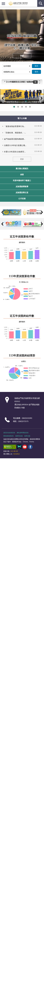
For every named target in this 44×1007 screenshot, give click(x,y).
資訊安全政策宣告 (9, 432)
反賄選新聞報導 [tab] (22, 186)
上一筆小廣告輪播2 (2, 224)
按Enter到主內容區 (8, 2)
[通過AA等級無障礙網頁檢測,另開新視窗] (9, 447)
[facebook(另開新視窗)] (30, 447)
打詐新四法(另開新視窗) (26, 107)
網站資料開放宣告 (23, 432)
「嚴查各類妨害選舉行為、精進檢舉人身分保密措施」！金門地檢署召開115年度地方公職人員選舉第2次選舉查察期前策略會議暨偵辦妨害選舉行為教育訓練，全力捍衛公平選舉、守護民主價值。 (15, 126)
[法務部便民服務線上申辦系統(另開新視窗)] (32, 212)
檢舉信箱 (27, 436)
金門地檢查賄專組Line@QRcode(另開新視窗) (14, 107)
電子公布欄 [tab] (22, 118)
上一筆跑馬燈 (39, 81)
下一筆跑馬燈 (39, 83)
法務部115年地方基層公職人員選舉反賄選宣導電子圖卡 (15, 145)
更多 (22, 56)
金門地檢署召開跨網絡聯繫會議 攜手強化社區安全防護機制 (15, 139)
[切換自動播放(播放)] (35, 82)
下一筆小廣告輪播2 (41, 224)
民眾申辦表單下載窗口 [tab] (22, 180)
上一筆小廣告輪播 (2, 212)
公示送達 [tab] (22, 198)
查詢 (40, 3)
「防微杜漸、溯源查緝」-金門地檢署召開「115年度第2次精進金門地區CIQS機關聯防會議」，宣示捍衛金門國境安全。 (15, 133)
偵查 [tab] (22, 174)
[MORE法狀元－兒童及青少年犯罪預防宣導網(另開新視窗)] (32, 224)
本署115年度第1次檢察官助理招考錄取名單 (15, 152)
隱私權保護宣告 (8, 436)
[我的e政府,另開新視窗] (19, 447)
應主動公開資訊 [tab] (22, 168)
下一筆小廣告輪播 (41, 212)
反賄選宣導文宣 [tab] (22, 192)
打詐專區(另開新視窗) (18, 107)
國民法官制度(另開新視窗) (30, 107)
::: (1, 8)
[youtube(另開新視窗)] (24, 447)
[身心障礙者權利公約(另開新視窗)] (12, 224)
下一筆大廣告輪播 (41, 98)
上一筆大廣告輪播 (2, 98)
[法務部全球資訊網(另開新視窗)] (12, 212)
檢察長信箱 (19, 436)
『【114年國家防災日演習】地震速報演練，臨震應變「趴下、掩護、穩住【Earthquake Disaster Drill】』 (19, 82)
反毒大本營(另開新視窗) (22, 107)
